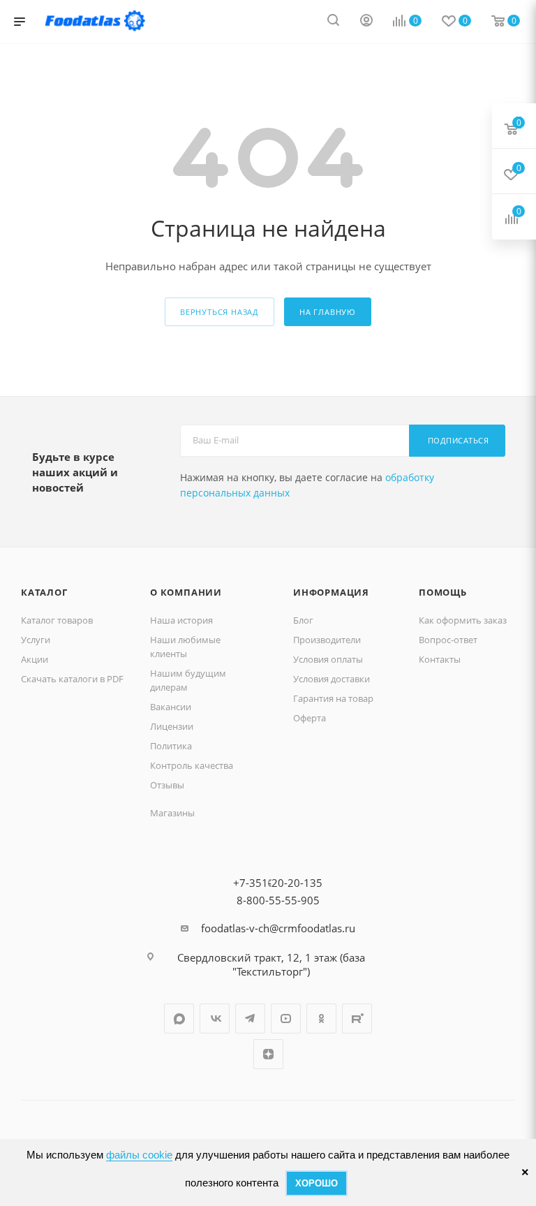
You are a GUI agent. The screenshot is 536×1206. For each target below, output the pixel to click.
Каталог (44, 592)
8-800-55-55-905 (278, 900)
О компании (186, 592)
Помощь (443, 592)
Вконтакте (215, 1018)
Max (179, 1018)
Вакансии (170, 706)
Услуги (35, 639)
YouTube (286, 1018)
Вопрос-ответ (448, 639)
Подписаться (458, 440)
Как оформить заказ (463, 620)
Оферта (309, 718)
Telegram (250, 1018)
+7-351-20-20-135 (277, 883)
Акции (34, 659)
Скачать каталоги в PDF (72, 678)
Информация (331, 592)
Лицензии (171, 726)
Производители (327, 639)
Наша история (181, 620)
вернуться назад (219, 312)
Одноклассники (321, 1018)
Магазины (172, 813)
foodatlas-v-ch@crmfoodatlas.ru (278, 928)
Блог (303, 620)
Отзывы (167, 785)
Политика (171, 746)
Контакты (440, 659)
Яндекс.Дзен (268, 1054)
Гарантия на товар (333, 698)
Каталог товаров (57, 620)
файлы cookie (139, 1155)
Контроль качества (191, 765)
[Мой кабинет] (366, 22)
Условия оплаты (328, 659)
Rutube (357, 1018)
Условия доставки (331, 678)
